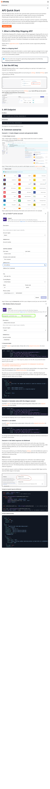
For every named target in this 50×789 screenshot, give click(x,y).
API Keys (42, 72)
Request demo (6, 26)
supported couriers (14, 43)
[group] (25, 116)
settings (33, 72)
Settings (29, 451)
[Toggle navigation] (47, 2)
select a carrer (38, 166)
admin (19, 138)
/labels (8, 346)
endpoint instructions (34, 346)
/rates (8, 403)
